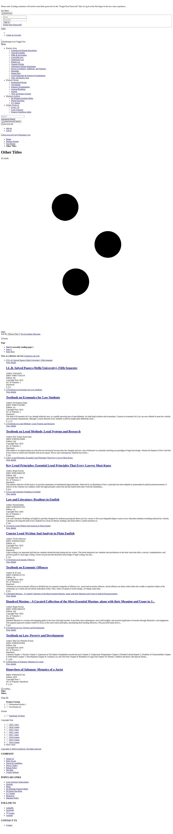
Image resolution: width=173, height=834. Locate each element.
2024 (14, 727)
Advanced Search (8, 119)
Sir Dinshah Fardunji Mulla (17, 789)
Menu (3, 44)
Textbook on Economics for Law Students (33, 397)
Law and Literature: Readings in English (32, 499)
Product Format (12, 141)
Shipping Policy (12, 798)
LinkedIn (9, 808)
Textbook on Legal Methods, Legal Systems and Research (43, 431)
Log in (8, 131)
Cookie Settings (12, 772)
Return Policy (11, 768)
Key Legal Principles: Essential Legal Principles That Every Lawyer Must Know (58, 465)
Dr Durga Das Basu (14, 791)
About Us (10, 759)
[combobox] (12, 116)
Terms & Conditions (14, 763)
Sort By (4, 334)
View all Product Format (21, 94)
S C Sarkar (10, 793)
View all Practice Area (20, 78)
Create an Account (13, 35)
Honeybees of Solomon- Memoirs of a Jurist (34, 669)
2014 (14, 742)
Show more (10, 745)
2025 (14, 725)
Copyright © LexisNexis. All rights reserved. (21, 749)
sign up (9, 128)
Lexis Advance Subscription (17, 782)
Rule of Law (11, 761)
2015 (14, 740)
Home (8, 139)
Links (3, 28)
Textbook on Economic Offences (27, 567)
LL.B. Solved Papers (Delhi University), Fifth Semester (42, 368)
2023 (14, 730)
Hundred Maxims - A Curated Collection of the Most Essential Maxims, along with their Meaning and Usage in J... (80, 601)
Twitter (11, 813)
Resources (10, 796)
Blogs (8, 787)
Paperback (17, 716)
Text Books (10, 144)
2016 (14, 737)
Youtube (9, 815)
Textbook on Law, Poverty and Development (35, 635)
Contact (9, 825)
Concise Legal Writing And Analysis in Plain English (40, 533)
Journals (9, 784)
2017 (14, 735)
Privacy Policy (12, 765)
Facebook (10, 810)
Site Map (9, 770)
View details (11, 362)
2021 (14, 732)
